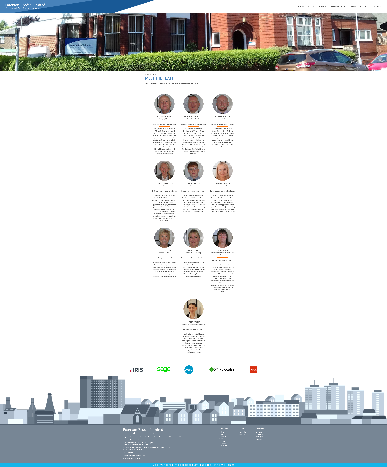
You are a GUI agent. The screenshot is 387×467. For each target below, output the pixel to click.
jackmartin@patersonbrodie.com (222, 124)
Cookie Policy (242, 434)
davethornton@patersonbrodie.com (193, 124)
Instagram (259, 437)
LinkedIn (260, 439)
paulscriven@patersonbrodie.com (164, 124)
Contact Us (377, 6)
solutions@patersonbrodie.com (222, 260)
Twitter (260, 432)
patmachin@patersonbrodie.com (164, 258)
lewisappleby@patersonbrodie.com (193, 191)
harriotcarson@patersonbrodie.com (222, 191)
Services (323, 6)
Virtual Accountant (338, 6)
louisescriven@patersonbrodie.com (164, 191)
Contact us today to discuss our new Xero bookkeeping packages (193, 465)
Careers (364, 6)
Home (301, 6)
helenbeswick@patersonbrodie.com (193, 258)
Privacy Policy (242, 432)
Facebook (259, 434)
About (312, 6)
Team (354, 6)
